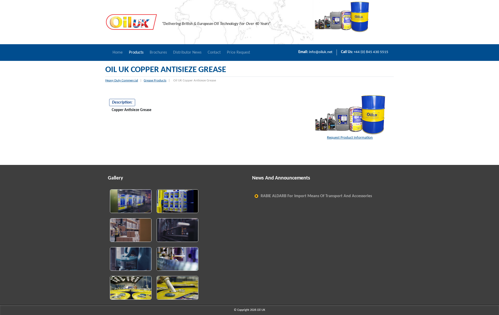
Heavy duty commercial (121, 80)
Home (118, 52)
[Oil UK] (131, 22)
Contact (214, 52)
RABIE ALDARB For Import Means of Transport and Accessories (316, 196)
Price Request (238, 52)
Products (136, 52)
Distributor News (187, 52)
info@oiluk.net (320, 52)
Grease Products (155, 80)
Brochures (158, 52)
